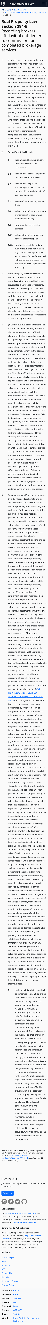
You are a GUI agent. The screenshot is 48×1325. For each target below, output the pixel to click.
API (3, 1269)
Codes (16, 1290)
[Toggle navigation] (43, 3)
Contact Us (6, 1273)
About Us (5, 1265)
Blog (3, 1261)
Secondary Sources (10, 1281)
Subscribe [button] (7, 1193)
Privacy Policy (7, 1285)
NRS (15, 1302)
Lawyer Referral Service (24, 1222)
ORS (20, 1310)
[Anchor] (20, 146)
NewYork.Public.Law (22, 3)
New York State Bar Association (19, 1213)
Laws (9, 10)
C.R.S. (15, 1294)
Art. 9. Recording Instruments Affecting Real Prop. (25, 12)
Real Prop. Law (20, 10)
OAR (15, 1310)
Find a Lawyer (7, 1257)
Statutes (17, 1298)
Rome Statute (19, 1318)
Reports (5, 1277)
